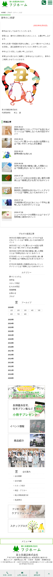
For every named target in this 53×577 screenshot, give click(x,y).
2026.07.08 (32, 214)
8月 (25, 314)
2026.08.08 (31, 166)
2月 (18, 310)
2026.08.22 (32, 130)
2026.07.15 (32, 202)
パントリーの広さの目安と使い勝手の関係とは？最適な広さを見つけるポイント (26, 258)
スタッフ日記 (14, 283)
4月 (32, 310)
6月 (11, 314)
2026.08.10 (23, 152)
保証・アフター (21, 490)
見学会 (11, 280)
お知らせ (12, 293)
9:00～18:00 (7, 575)
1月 (11, 310)
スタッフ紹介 (20, 486)
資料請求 (37, 575)
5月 (39, 310)
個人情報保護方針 (22, 495)
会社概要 (18, 476)
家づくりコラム (15, 277)
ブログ (22, 234)
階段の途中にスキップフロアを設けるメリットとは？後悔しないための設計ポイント (26, 240)
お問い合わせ (22, 575)
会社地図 (18, 481)
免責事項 (18, 500)
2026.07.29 (32, 178)
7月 (18, 314)
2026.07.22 (32, 190)
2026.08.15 (32, 141)
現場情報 (12, 290)
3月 (25, 310)
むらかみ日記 (14, 286)
